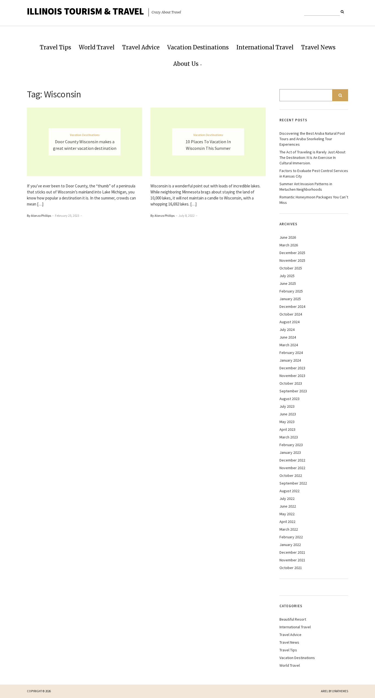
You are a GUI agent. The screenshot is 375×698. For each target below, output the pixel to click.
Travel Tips (55, 47)
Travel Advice (140, 47)
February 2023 (291, 444)
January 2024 (290, 360)
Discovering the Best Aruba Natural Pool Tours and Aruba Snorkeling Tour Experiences (312, 139)
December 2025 (292, 252)
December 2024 (292, 306)
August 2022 (289, 490)
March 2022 (288, 529)
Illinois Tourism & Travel (85, 11)
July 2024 (287, 329)
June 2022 (287, 506)
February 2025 (291, 291)
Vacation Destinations (198, 47)
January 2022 (290, 544)
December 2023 (292, 367)
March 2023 (288, 437)
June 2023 (287, 414)
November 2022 (292, 467)
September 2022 (293, 483)
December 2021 (292, 552)
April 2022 (287, 521)
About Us (185, 63)
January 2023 (290, 452)
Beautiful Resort (292, 619)
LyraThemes (340, 691)
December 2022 (292, 460)
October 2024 (290, 314)
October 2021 (290, 567)
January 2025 (290, 298)
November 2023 (292, 375)
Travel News (318, 47)
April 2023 (287, 429)
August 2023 (289, 398)
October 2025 (290, 268)
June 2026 (287, 237)
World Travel (96, 47)
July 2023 (287, 406)
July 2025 (287, 275)
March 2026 (288, 245)
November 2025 (292, 260)
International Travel (264, 47)
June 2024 (287, 337)
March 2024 (288, 344)
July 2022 (287, 498)
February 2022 (291, 536)
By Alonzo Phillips (39, 215)
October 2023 (290, 383)
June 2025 (287, 283)
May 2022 (287, 513)
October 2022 (290, 475)
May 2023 (287, 421)
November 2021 (292, 560)
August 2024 (289, 321)
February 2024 (291, 352)
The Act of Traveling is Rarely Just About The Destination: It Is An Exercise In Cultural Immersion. (312, 157)
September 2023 (293, 391)
